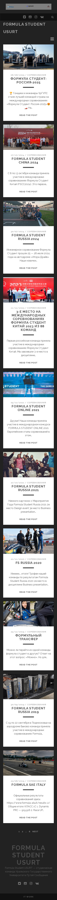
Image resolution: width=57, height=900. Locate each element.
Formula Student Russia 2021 (28, 488)
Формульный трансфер (28, 637)
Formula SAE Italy (28, 785)
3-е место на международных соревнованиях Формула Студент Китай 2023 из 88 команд (28, 321)
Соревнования (36, 75)
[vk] (42, 17)
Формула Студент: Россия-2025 (28, 80)
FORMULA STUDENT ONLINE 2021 (28, 408)
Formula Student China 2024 (28, 160)
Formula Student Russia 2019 (28, 710)
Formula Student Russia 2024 (28, 237)
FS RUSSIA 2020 (29, 563)
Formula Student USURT (28, 855)
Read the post (28, 115)
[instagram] (36, 17)
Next (35, 831)
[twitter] (24, 17)
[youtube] (30, 17)
